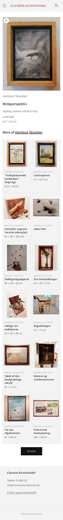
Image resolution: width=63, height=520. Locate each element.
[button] (4, 5)
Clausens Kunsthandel (34, 514)
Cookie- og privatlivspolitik (21, 492)
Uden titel (40, 229)
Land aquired (42, 175)
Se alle (31, 451)
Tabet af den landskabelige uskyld (13, 379)
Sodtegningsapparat (17, 279)
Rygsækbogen (42, 325)
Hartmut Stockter (15, 96)
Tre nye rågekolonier (12, 431)
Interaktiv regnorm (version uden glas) (16, 230)
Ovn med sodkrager (45, 279)
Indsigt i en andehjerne (11, 327)
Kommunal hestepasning (42, 431)
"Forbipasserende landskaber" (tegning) (15, 179)
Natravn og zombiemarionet (44, 377)
